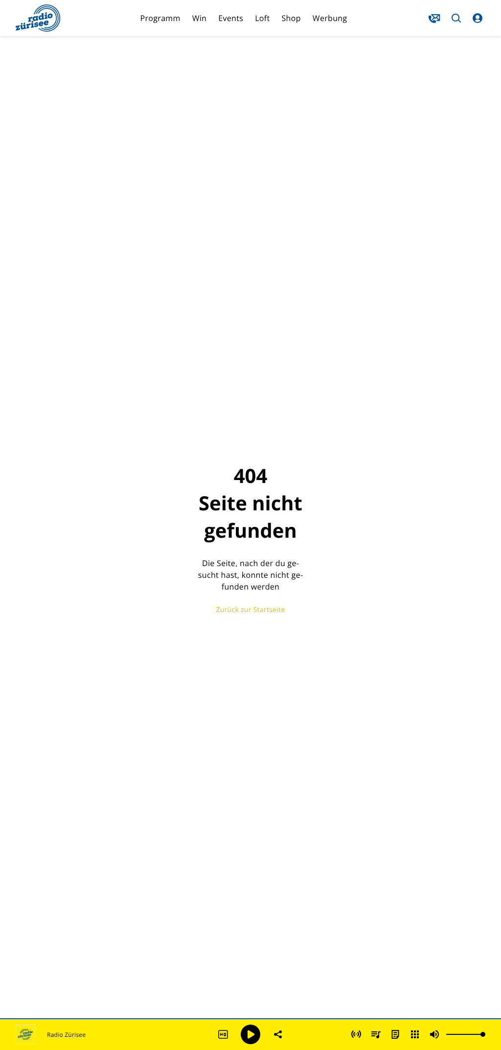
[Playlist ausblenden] (376, 1034)
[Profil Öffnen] (477, 18)
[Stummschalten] (434, 1034)
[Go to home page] (38, 18)
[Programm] (395, 1034)
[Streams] (415, 1034)
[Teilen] (278, 1034)
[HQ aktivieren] (223, 1034)
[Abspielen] (250, 1034)
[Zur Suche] (456, 18)
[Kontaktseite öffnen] (434, 18)
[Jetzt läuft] (356, 1034)
